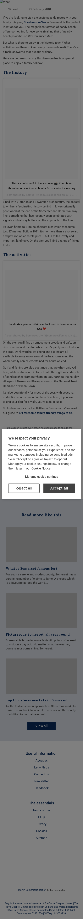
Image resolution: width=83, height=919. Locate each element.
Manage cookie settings (41, 477)
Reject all (23, 488)
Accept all (59, 488)
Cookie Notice (41, 468)
